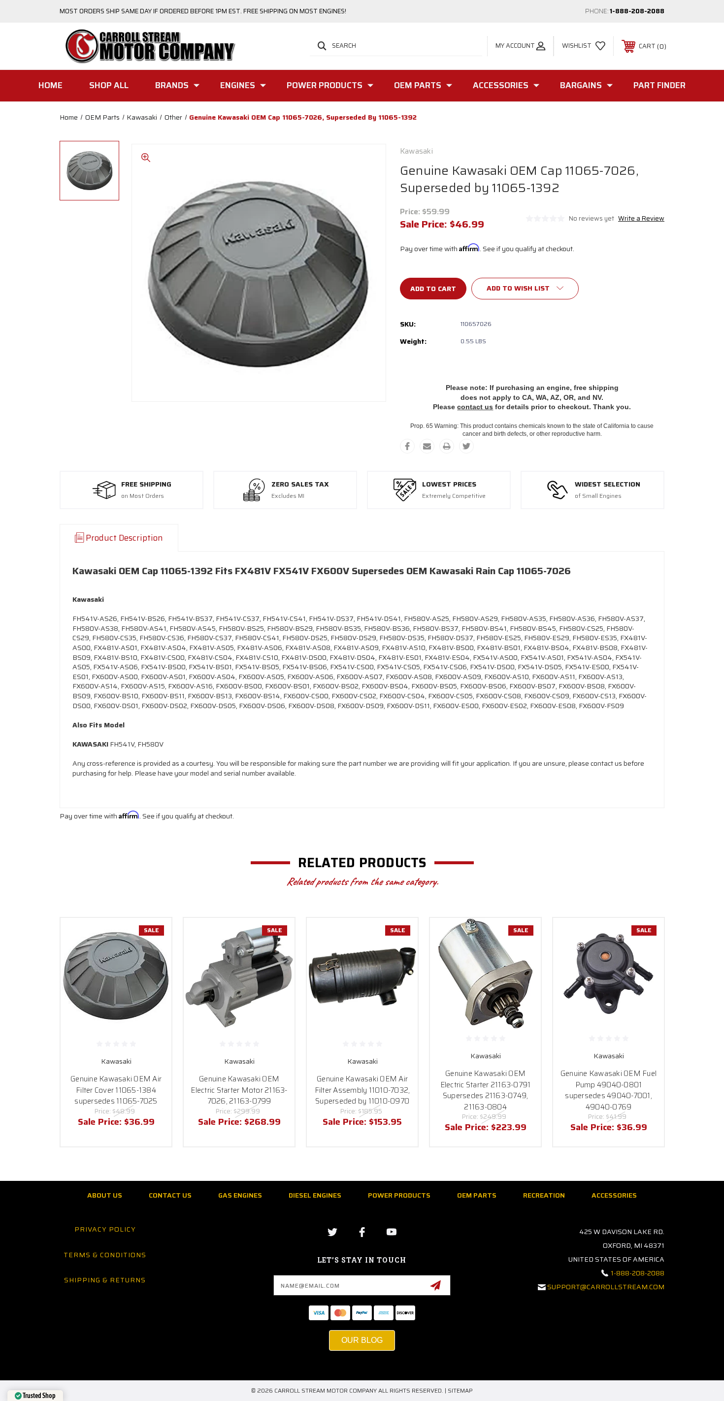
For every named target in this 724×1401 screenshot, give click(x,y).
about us (104, 1195)
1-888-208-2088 (637, 11)
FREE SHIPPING (146, 484)
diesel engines (315, 1195)
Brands (172, 85)
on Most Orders (142, 496)
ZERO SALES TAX (300, 484)
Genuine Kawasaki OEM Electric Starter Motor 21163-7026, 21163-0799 (239, 1090)
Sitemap (460, 1390)
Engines (237, 85)
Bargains (581, 85)
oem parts (476, 1195)
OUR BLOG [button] (362, 1340)
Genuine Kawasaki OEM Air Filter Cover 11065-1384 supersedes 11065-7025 (116, 1090)
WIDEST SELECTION (607, 484)
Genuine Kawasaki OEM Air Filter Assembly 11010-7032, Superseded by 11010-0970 (362, 1090)
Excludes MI (287, 496)
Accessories (500, 85)
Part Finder (659, 85)
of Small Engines (598, 496)
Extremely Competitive (454, 496)
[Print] (446, 446)
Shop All (109, 85)
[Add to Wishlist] (152, 963)
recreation (544, 1195)
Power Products (324, 85)
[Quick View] (152, 938)
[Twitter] (466, 446)
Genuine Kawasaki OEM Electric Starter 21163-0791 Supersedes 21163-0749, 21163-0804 (485, 1090)
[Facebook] (407, 446)
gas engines (240, 1195)
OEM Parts (417, 85)
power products (399, 1195)
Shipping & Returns (105, 1279)
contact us (475, 407)
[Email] (427, 446)
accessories (614, 1195)
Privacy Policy (105, 1229)
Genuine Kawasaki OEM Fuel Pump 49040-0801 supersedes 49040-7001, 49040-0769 (608, 1090)
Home (50, 85)
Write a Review (641, 218)
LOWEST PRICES (449, 484)
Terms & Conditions (105, 1254)
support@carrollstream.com (605, 1286)
